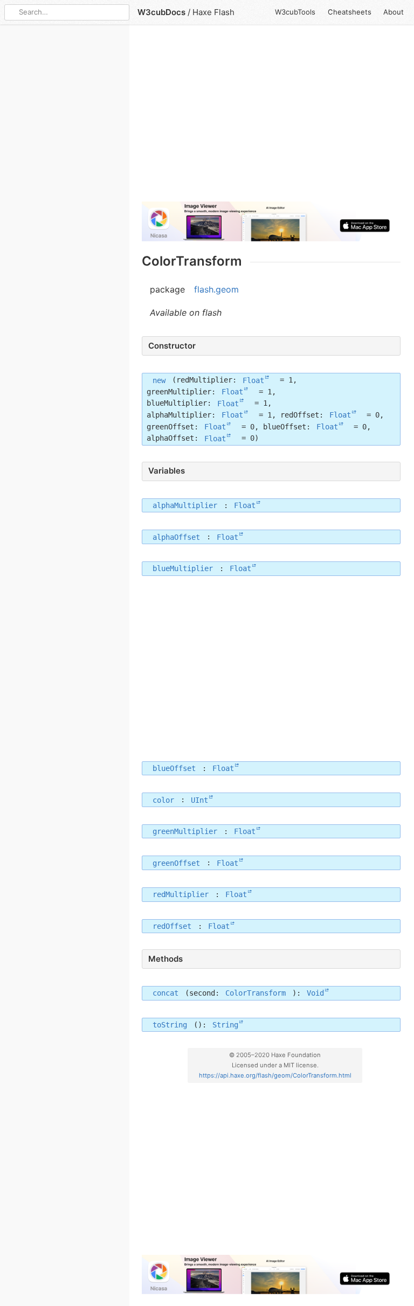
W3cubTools (295, 12)
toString (170, 1024)
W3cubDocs (161, 12)
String (225, 1024)
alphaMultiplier (185, 505)
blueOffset (174, 768)
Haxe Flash (213, 12)
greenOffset (176, 862)
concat (165, 993)
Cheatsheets (349, 12)
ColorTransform (255, 993)
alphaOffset (176, 536)
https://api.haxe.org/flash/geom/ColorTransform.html (275, 1075)
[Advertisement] (271, 117)
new (159, 380)
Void (315, 993)
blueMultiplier (183, 568)
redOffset (172, 926)
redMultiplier (181, 894)
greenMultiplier (185, 831)
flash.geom (216, 289)
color (163, 799)
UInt (199, 799)
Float (253, 380)
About (393, 12)
